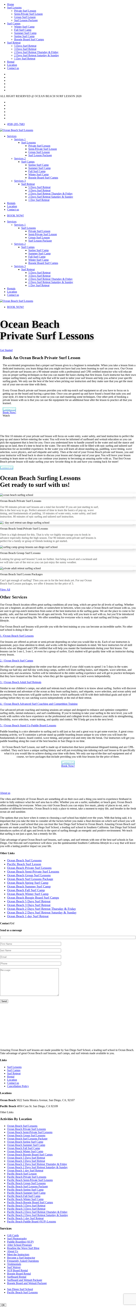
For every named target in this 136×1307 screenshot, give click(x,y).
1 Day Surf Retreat (24, 58)
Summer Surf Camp (25, 33)
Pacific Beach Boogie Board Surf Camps (30, 1202)
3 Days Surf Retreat (25, 48)
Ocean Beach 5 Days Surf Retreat (26, 1157)
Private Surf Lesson (25, 10)
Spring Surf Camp (24, 36)
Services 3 (20, 180)
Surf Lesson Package (26, 20)
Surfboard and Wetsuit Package (24, 1279)
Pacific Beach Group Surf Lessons (26, 1183)
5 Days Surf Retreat (25, 45)
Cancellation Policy (18, 1086)
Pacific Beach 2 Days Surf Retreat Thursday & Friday (37, 1211)
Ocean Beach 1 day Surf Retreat (25, 1170)
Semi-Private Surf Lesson (28, 13)
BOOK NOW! (15, 215)
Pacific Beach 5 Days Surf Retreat (26, 1205)
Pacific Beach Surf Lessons (22, 1292)
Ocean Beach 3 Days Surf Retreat (26, 1160)
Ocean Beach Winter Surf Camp (25, 1151)
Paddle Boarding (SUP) (20, 1241)
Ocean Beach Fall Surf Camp (23, 1148)
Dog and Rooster (79, 1298)
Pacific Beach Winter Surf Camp (25, 1199)
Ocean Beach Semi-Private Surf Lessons (29, 1132)
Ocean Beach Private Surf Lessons (26, 1129)
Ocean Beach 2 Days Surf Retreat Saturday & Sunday (37, 1167)
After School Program (19, 1244)
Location (12, 64)
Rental (10, 61)
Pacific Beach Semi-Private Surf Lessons (30, 1180)
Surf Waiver (14, 1267)
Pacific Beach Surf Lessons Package (27, 1186)
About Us (12, 1251)
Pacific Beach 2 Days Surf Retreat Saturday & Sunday (37, 1215)
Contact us (13, 68)
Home (10, 4)
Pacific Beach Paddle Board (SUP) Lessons (31, 1221)
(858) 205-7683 (16, 124)
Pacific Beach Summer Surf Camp (26, 1192)
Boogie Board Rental (19, 1273)
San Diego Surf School (20, 1289)
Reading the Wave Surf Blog (23, 1248)
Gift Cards (13, 1235)
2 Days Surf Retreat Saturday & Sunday (36, 55)
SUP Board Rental (17, 1270)
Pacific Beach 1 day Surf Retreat (25, 1218)
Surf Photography (17, 1238)
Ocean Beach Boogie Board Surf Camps (30, 1154)
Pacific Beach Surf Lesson (22, 1173)
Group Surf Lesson (25, 17)
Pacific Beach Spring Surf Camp (25, 1189)
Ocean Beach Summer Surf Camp (26, 1144)
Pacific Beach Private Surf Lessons (26, 1176)
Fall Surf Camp (22, 29)
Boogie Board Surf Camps (29, 39)
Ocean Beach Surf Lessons (22, 1125)
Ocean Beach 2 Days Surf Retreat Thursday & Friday (37, 1164)
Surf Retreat (14, 42)
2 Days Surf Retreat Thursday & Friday (36, 52)
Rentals (11, 203)
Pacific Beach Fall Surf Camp (23, 1196)
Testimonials (14, 1264)
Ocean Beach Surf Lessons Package (27, 1138)
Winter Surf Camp (24, 26)
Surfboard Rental (16, 1276)
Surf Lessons (14, 7)
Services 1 (20, 139)
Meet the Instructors (18, 1254)
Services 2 (20, 158)
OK (3, 1305)
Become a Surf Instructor (21, 1257)
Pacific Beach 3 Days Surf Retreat (26, 1208)
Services (11, 136)
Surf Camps (13, 23)
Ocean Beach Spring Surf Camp (25, 1141)
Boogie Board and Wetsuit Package (27, 1283)
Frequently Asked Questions (23, 1260)
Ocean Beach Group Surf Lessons (26, 1135)
